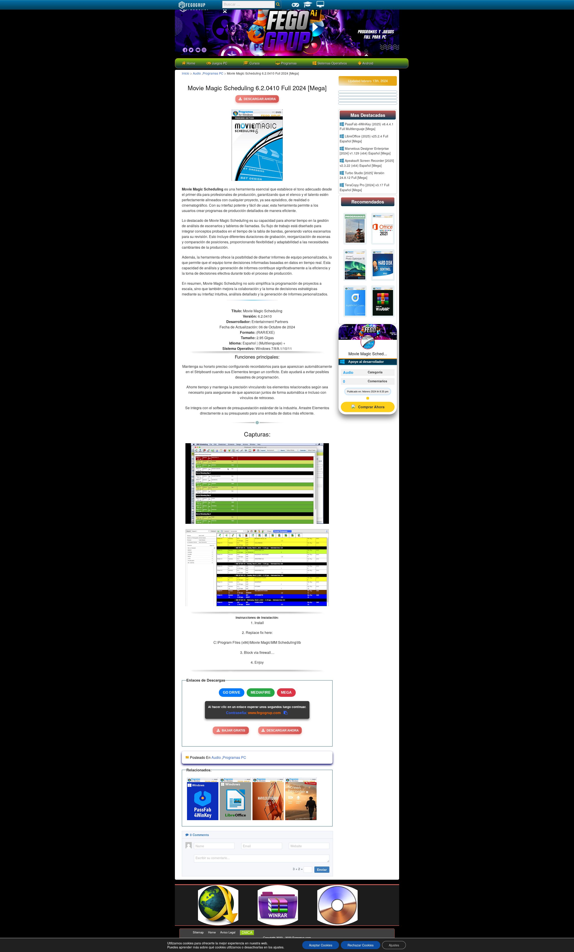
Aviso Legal (227, 932)
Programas (288, 63)
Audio (197, 73)
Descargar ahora (260, 99)
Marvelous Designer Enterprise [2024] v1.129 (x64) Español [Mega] (365, 151)
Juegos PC (219, 63)
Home (190, 63)
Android (367, 63)
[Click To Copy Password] (286, 713)
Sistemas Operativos (332, 63)
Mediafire (261, 692)
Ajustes (394, 945)
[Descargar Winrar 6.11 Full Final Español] (278, 924)
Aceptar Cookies (320, 945)
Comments (199, 834)
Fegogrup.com (301, 937)
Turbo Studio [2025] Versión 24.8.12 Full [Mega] (362, 175)
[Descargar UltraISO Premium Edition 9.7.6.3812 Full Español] (337, 924)
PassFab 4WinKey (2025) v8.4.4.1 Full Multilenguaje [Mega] (367, 126)
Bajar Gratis (233, 730)
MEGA (286, 692)
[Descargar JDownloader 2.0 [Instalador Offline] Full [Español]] (218, 924)
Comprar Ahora (371, 406)
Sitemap (198, 932)
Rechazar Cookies (361, 945)
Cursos (254, 63)
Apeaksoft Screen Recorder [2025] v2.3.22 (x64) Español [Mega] (367, 163)
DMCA (247, 933)
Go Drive (231, 692)
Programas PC (213, 73)
